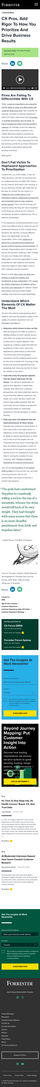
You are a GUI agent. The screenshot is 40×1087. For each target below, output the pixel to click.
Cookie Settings (32, 1075)
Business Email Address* (11, 679)
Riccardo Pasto (10, 50)
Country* (6, 689)
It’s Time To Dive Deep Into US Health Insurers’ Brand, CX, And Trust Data (18, 804)
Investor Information (9, 1026)
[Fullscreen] (36, 88)
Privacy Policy (19, 1075)
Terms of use (7, 1075)
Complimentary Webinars (10, 1020)
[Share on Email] (19, 63)
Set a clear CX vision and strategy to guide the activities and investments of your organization (18, 277)
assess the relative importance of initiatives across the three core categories (20, 284)
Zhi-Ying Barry (17, 467)
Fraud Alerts (6, 1039)
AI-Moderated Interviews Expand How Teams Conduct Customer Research (18, 859)
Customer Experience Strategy (13, 612)
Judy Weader (6, 812)
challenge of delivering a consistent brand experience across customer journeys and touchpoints (18, 242)
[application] (20, 79)
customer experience (9, 606)
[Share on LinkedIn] (12, 63)
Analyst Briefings (8, 1014)
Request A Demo (20, 1055)
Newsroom (5, 1017)
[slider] (18, 88)
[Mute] (32, 88)
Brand (4, 1042)
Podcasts (5, 1036)
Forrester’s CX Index (10, 323)
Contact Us (5, 1023)
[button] (20, 80)
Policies (4, 1032)
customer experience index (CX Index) (16, 609)
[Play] (4, 88)
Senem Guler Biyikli (9, 867)
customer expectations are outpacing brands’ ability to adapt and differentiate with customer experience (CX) (19, 107)
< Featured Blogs (8, 12)
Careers (4, 1029)
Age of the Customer (10, 603)
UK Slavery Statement (9, 1045)
